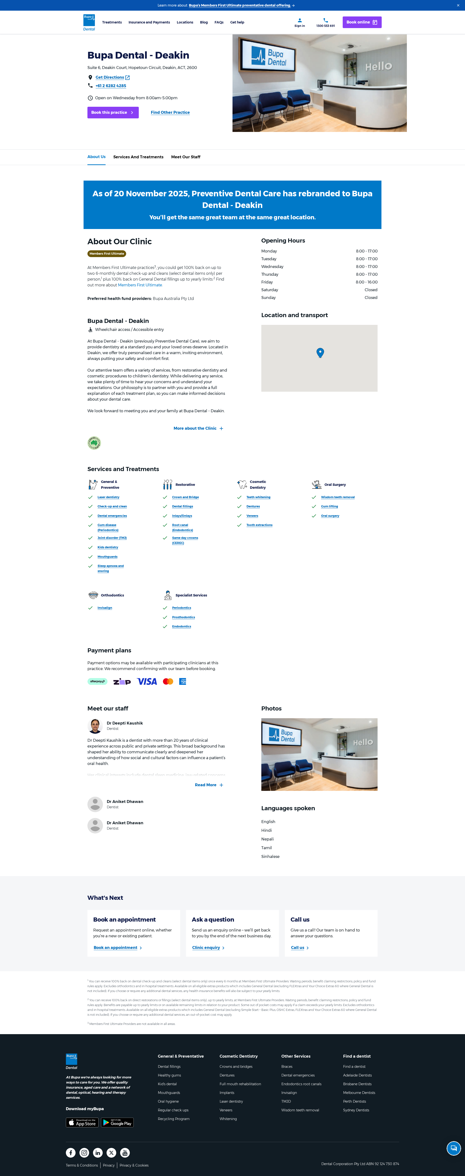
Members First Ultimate (140, 285)
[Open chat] (454, 1148)
